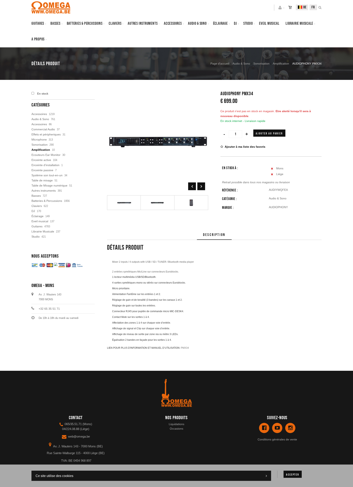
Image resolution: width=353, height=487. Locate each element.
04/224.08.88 (70, 429)
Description (214, 235)
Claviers (115, 23)
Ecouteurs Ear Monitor (45, 154)
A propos (38, 39)
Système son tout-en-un (47, 175)
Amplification (281, 63)
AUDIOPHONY (278, 207)
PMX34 (185, 347)
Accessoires (173, 23)
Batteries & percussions (85, 23)
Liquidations (176, 424)
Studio (248, 23)
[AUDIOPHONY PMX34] (157, 94)
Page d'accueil (219, 63)
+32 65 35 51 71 (49, 308)
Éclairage (220, 23)
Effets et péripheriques (46, 134)
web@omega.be (79, 436)
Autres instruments (143, 23)
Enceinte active (41, 160)
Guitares (37, 23)
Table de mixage (42, 180)
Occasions (176, 428)
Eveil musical (269, 23)
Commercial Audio (43, 129)
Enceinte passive (42, 170)
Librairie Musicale (299, 23)
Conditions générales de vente (277, 439)
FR (313, 7)
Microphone (39, 139)
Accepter (292, 474)
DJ (235, 23)
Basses (55, 23)
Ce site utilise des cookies (54, 476)
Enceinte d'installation (45, 165)
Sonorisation (261, 63)
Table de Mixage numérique (49, 185)
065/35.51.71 (73, 424)
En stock (42, 93)
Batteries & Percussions (46, 200)
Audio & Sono (241, 63)
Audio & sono (197, 23)
